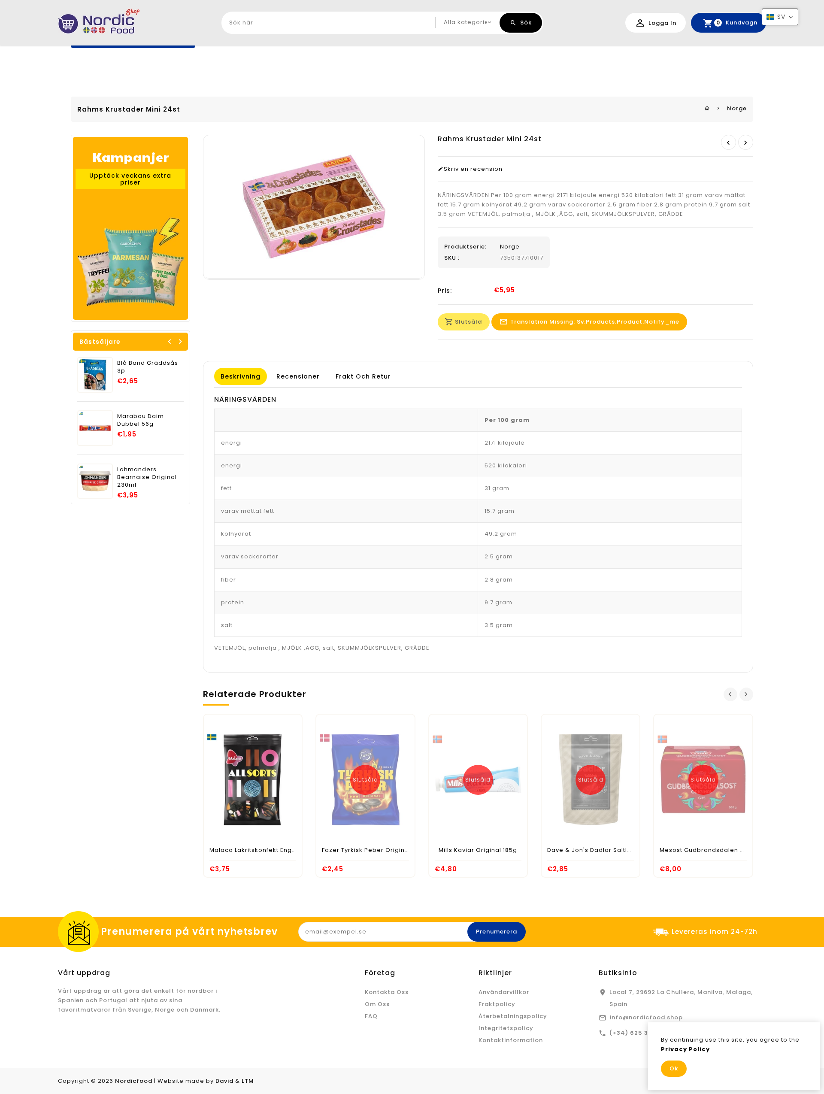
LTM (248, 1081)
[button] (780, 17)
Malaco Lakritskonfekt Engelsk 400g (266, 850)
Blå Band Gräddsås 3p (147, 367)
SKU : (452, 258)
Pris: (445, 290)
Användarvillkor (504, 992)
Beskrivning (241, 376)
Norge (737, 108)
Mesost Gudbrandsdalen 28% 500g (715, 850)
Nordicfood (133, 1081)
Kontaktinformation (511, 1040)
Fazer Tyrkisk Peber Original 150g (374, 850)
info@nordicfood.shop (646, 1017)
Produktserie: (465, 247)
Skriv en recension (473, 169)
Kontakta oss (387, 992)
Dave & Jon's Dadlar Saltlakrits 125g (603, 850)
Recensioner (298, 376)
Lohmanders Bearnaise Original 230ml (147, 477)
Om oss (377, 1004)
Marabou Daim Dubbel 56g (140, 420)
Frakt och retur (363, 376)
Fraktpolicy (497, 1004)
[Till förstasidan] (707, 108)
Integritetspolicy (506, 1028)
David (224, 1081)
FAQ (371, 1016)
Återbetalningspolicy (513, 1016)
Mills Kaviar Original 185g (478, 850)
